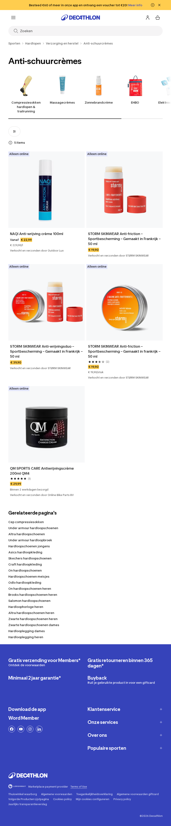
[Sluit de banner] (159, 5)
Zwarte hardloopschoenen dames (33, 625)
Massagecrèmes (62, 102)
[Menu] (13, 18)
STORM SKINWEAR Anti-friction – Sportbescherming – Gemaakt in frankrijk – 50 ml (124, 351)
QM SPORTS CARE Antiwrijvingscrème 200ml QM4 (42, 470)
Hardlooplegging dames (26, 631)
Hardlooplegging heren (25, 637)
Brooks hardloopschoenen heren (32, 594)
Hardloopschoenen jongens (29, 546)
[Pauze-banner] (152, 5)
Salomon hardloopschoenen (29, 600)
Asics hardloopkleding (25, 552)
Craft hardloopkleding (25, 564)
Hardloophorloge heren (25, 607)
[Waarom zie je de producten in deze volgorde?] (10, 143)
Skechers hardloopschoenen (30, 558)
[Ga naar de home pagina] (80, 17)
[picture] (46, 189)
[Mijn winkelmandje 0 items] (158, 18)
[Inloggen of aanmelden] (148, 18)
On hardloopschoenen (25, 570)
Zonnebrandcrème (99, 102)
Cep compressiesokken (26, 522)
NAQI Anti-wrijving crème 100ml (36, 234)
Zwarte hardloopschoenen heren (33, 619)
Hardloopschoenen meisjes (28, 576)
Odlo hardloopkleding (24, 582)
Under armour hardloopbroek (30, 540)
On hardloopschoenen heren (29, 588)
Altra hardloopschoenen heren (31, 613)
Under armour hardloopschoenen (33, 528)
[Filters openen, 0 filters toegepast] (14, 131)
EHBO (135, 102)
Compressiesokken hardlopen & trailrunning (26, 107)
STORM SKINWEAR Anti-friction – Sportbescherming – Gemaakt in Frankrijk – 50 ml (124, 239)
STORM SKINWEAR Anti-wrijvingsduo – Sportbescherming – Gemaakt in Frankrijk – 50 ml (46, 351)
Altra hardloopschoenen (26, 534)
